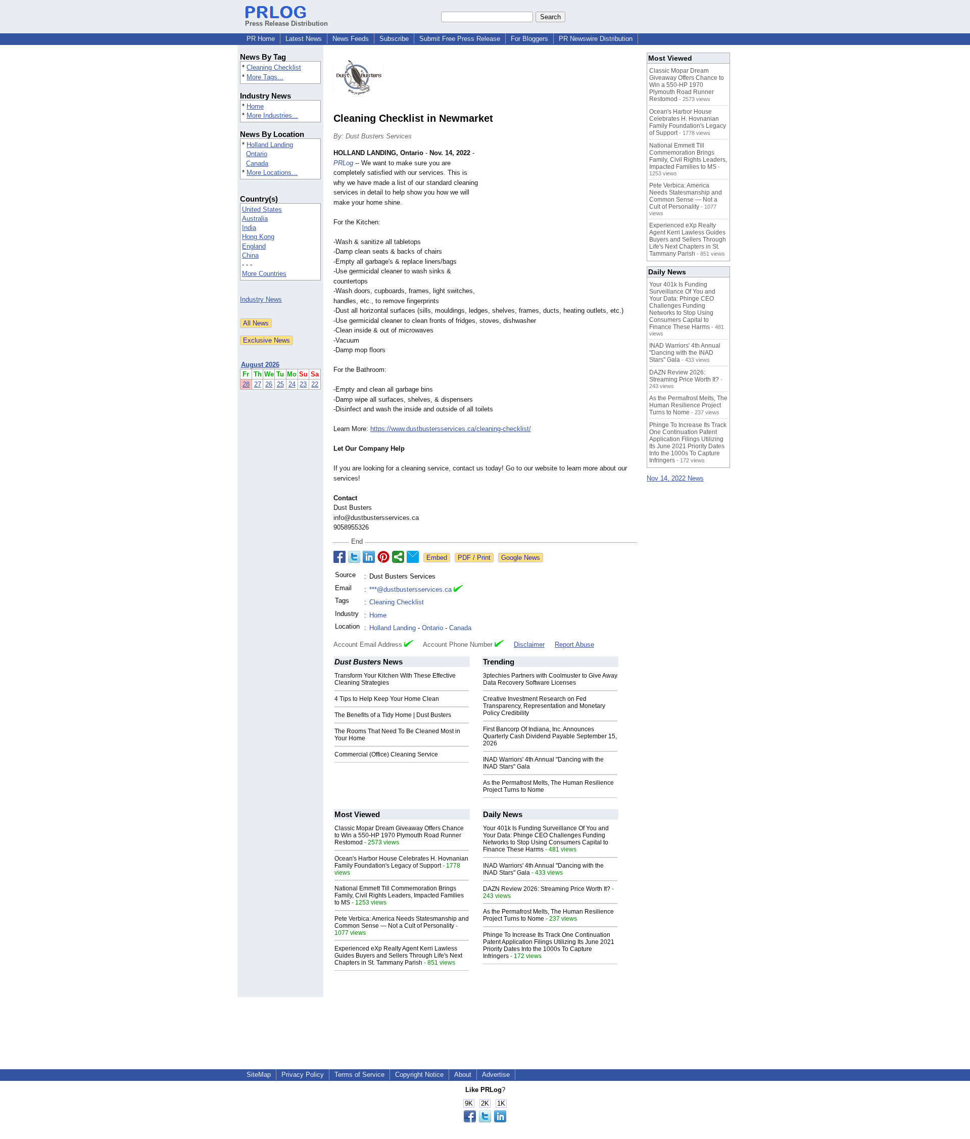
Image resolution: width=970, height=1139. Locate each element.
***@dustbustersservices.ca (410, 589)
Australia (255, 218)
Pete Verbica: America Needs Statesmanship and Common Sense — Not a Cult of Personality (401, 922)
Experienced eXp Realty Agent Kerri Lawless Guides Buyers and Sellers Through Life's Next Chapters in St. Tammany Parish (398, 955)
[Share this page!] (485, 1120)
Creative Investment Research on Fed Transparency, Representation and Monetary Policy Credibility (544, 706)
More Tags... (265, 77)
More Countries (264, 273)
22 (314, 384)
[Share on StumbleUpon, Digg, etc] (398, 557)
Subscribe (394, 38)
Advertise (496, 1074)
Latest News (303, 38)
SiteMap (259, 1074)
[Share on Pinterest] (383, 557)
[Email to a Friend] (413, 557)
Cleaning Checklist (274, 67)
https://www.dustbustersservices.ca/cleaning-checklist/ (450, 429)
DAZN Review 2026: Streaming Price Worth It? (546, 888)
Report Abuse (574, 644)
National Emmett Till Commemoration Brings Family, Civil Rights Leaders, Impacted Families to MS (399, 895)
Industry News (261, 299)
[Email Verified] (458, 590)
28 (246, 384)
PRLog (343, 163)
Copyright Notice (419, 1074)
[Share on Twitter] (354, 557)
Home (255, 106)
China (250, 255)
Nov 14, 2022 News (675, 478)
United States (262, 209)
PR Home (261, 38)
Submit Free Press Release (459, 38)
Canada (257, 163)
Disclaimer (529, 644)
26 (268, 384)
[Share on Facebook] (339, 557)
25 (280, 384)
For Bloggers (529, 38)
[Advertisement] (561, 222)
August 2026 (260, 364)
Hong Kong (258, 237)
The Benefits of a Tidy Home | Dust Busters (392, 715)
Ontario (256, 154)
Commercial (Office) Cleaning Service (386, 754)
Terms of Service (359, 1074)
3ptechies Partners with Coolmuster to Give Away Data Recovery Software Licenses (550, 679)
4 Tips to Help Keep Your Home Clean (386, 698)
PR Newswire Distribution (596, 38)
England (254, 246)
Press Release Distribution (286, 23)
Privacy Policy (302, 1074)
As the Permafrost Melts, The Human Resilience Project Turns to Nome (688, 405)
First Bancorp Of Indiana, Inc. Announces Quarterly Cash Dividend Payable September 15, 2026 (550, 736)
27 (257, 384)
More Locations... (272, 172)
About (462, 1074)
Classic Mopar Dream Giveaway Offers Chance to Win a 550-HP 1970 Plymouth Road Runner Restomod (399, 835)
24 (292, 384)
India (249, 227)
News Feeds (350, 38)
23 (303, 384)
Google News (520, 557)
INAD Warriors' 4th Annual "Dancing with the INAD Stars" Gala (684, 352)
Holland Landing (270, 145)
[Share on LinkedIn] (369, 557)
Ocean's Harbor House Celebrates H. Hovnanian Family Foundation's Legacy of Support (401, 862)
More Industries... (272, 115)
